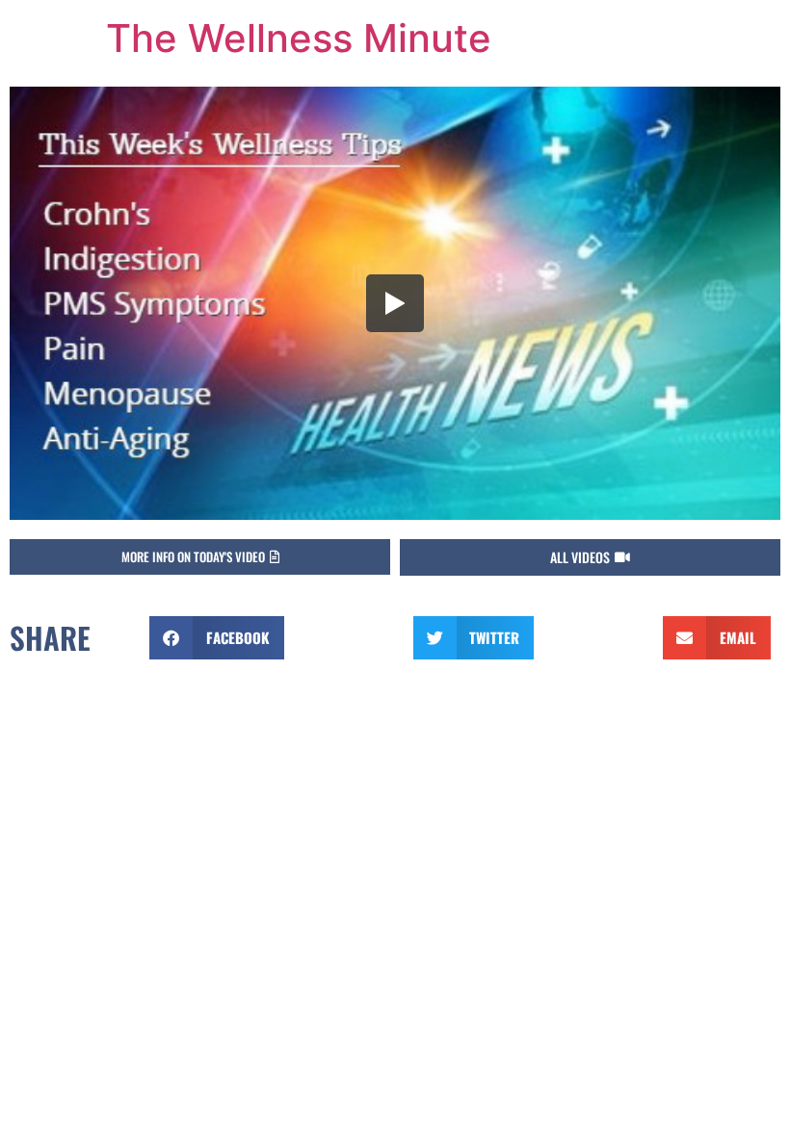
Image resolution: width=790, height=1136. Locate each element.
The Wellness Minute (298, 38)
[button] (200, 557)
